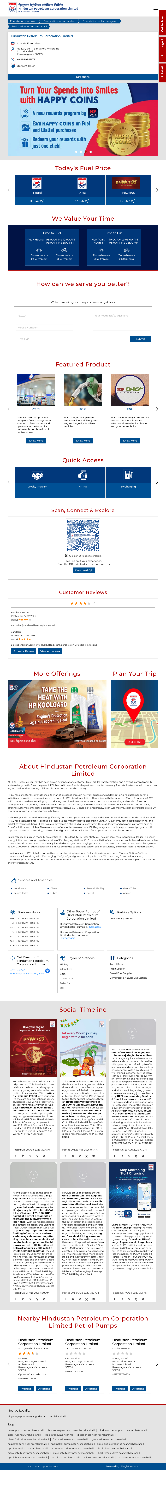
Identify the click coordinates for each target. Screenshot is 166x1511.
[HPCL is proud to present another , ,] (132, 1032)
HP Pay (82, 486)
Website (26, 1388)
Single (129, 1466)
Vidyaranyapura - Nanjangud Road (27, 1416)
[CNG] (130, 390)
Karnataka (95, 926)
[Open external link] (162, 35)
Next (156, 190)
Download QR (83, 570)
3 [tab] (85, 151)
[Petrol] (36, 390)
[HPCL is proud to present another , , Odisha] (83, 1175)
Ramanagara (68, 938)
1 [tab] (76, 151)
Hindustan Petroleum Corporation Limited (35, 1342)
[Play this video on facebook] (132, 1033)
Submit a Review (23, 651)
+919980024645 (27, 1378)
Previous (10, 190)
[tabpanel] (83, 119)
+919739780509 (121, 1374)
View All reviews (50, 651)
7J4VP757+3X (17, 969)
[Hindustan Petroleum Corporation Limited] (43, 12)
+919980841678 (26, 59)
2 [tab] (80, 151)
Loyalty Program (37, 486)
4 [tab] (90, 151)
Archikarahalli (58, 1416)
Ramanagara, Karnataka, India (27, 973)
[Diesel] (83, 390)
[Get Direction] (47, 972)
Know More (36, 440)
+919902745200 (74, 1371)
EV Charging (128, 486)
